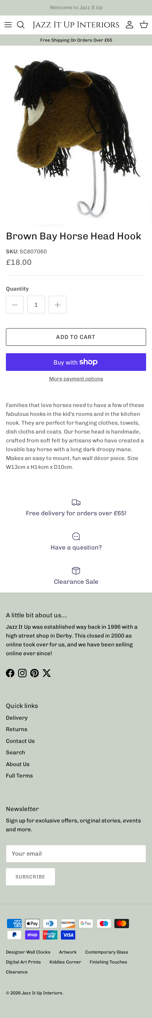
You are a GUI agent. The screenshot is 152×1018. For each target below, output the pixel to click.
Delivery (17, 718)
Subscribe (30, 877)
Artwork (68, 952)
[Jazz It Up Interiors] (76, 25)
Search (15, 752)
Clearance (17, 972)
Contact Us (20, 741)
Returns (16, 729)
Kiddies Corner (65, 962)
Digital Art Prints (23, 962)
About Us (18, 764)
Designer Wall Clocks (28, 952)
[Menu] (8, 25)
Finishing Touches (108, 962)
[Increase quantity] (57, 304)
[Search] (24, 25)
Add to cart (76, 337)
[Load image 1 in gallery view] (76, 136)
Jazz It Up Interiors (42, 993)
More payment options (76, 379)
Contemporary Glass (106, 952)
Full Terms (19, 775)
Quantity (17, 288)
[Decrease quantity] (15, 304)
